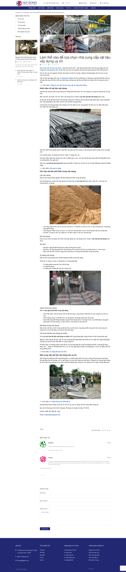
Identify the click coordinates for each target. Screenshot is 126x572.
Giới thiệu (41, 8)
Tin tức (68, 8)
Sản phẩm (50, 8)
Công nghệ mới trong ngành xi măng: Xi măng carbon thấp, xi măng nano (27, 72)
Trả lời (109, 443)
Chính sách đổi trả (93, 557)
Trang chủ (31, 8)
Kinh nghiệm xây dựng (24, 32)
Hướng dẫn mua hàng (94, 550)
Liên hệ (93, 8)
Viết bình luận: (44, 509)
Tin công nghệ (21, 25)
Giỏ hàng (105, 3)
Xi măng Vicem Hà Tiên (70, 550)
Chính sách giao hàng (94, 555)
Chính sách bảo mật (94, 552)
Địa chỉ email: (44, 501)
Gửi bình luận (45, 528)
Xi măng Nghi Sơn (68, 560)
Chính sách (59, 8)
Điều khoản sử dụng (94, 560)
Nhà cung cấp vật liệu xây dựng (50, 68)
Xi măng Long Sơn (68, 555)
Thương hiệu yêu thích (24, 28)
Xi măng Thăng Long (69, 557)
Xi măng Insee (67, 552)
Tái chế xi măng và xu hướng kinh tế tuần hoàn (27, 81)
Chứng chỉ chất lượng (80, 8)
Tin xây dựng (21, 22)
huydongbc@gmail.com (23, 560)
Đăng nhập (84, 3)
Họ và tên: (43, 493)
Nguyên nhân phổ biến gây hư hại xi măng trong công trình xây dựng (25, 58)
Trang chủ (42, 550)
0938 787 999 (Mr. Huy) (52, 3)
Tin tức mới (21, 19)
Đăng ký (94, 3)
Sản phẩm (42, 555)
